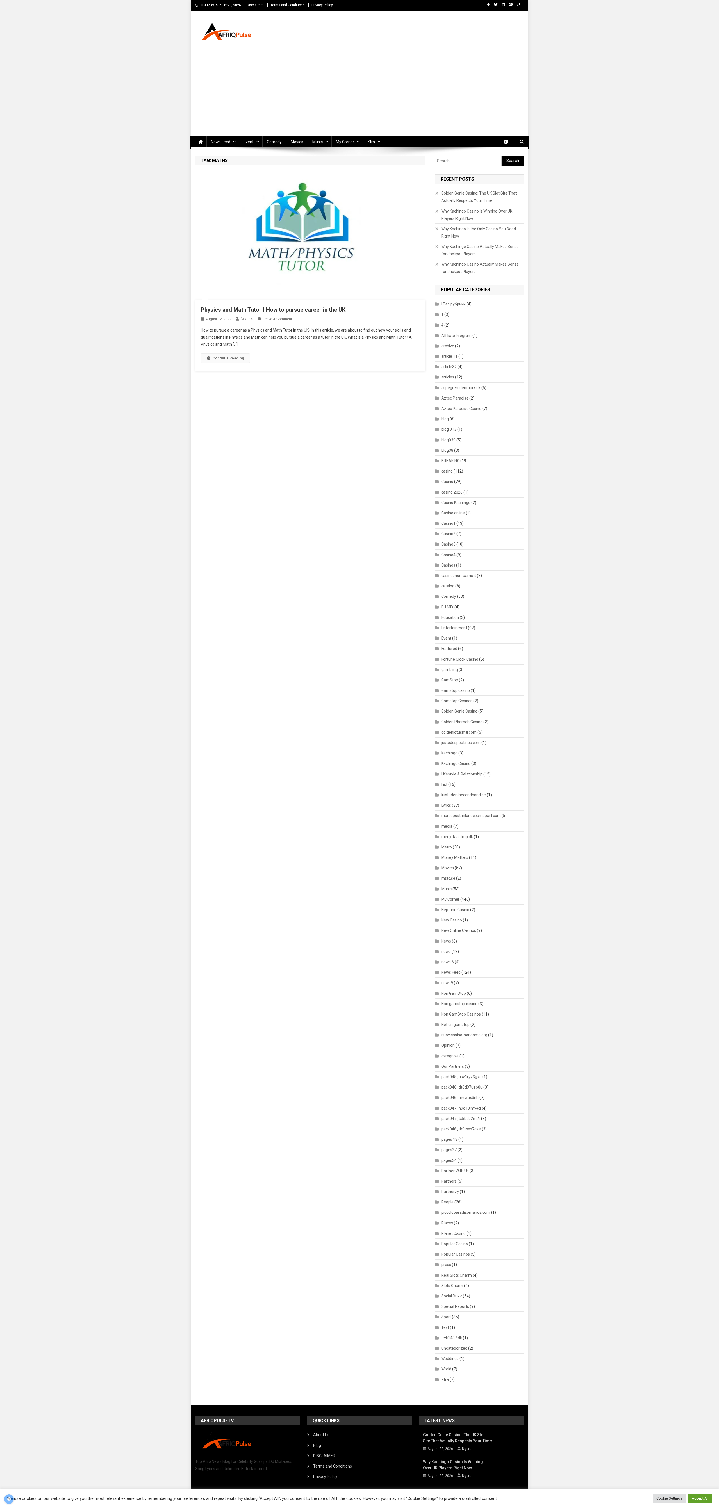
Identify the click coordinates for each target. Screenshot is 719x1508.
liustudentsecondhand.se (463, 795)
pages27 (449, 1149)
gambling (449, 669)
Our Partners (452, 1066)
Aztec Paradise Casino (461, 408)
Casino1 (448, 523)
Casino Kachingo (455, 502)
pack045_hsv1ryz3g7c (461, 1076)
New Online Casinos (458, 930)
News (446, 941)
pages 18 (449, 1139)
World (446, 1369)
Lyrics (446, 805)
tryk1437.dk (451, 1338)
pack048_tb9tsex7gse (461, 1129)
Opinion (448, 1045)
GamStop (449, 680)
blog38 (447, 450)
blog (445, 419)
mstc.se (448, 878)
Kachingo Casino (455, 763)
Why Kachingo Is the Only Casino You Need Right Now (478, 232)
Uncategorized (454, 1348)
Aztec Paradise (454, 398)
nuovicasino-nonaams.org (464, 1035)
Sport (446, 1317)
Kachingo (449, 753)
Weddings (450, 1358)
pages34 (449, 1160)
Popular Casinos (455, 1254)
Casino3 (448, 544)
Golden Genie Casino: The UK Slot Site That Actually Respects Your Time (479, 197)
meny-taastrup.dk (457, 836)
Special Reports (455, 1306)
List (444, 784)
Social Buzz (451, 1296)
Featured (449, 648)
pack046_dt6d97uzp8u (462, 1087)
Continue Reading (228, 358)
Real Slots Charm (456, 1275)
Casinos (448, 565)
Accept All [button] (700, 1498)
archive (447, 346)
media (446, 826)
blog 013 (448, 429)
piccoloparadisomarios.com (465, 1212)
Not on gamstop (455, 1024)
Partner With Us (455, 1171)
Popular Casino (454, 1244)
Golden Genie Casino (459, 711)
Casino (447, 481)
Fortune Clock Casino (459, 659)
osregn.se (450, 1056)
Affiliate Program (456, 335)
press (446, 1264)
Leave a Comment (277, 319)
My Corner (345, 142)
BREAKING (450, 460)
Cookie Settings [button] (669, 1498)
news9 (447, 982)
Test (445, 1327)
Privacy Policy (322, 5)
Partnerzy (450, 1191)
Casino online (453, 513)
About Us (321, 1434)
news (446, 951)
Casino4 (448, 555)
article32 (449, 366)
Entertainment (454, 628)
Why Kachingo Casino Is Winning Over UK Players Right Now (476, 215)
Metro (446, 847)
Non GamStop (453, 993)
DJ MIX (447, 607)
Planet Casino (453, 1233)
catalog (447, 586)
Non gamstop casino (459, 1003)
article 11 (449, 356)
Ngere (466, 1449)
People (447, 1202)
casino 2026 (452, 492)
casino (447, 471)
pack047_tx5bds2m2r (460, 1118)
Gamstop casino (455, 690)
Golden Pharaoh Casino (462, 722)
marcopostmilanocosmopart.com (471, 815)
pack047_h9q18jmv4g (461, 1108)
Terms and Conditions (287, 5)
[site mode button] (508, 142)
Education (450, 617)
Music (317, 142)
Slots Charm (452, 1285)
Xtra (371, 142)
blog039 (448, 440)
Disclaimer (255, 5)
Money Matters (454, 857)
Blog (317, 1445)
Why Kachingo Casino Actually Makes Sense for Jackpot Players (480, 250)
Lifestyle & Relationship (462, 774)
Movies (297, 142)
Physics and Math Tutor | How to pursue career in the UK (273, 309)
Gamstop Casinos (456, 701)
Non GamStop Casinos (461, 1014)
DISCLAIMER (324, 1456)
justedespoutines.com (461, 742)
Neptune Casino (455, 909)
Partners (449, 1181)
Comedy (274, 142)
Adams (246, 318)
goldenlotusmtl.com (459, 732)
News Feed (220, 142)
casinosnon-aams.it (458, 575)
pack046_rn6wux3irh (460, 1097)
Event (249, 142)
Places (447, 1223)
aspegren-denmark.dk (461, 387)
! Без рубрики (453, 304)
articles (447, 377)
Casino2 (448, 533)
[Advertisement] (359, 94)
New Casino (451, 920)
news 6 (447, 962)
